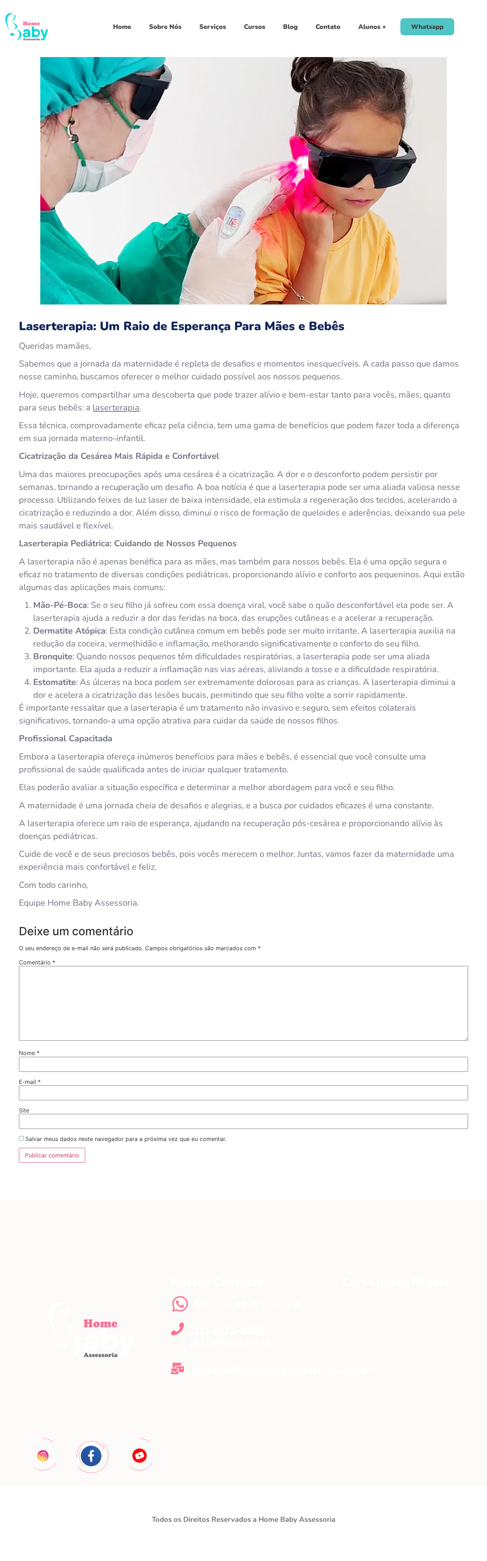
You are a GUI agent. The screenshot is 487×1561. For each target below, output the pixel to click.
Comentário (37, 962)
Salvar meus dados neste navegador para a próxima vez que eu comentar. (125, 1139)
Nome (29, 1053)
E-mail (30, 1082)
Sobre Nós (165, 26)
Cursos (254, 26)
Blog (290, 26)
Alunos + (372, 26)
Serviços (212, 26)
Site (24, 1110)
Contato (328, 26)
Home (122, 26)
